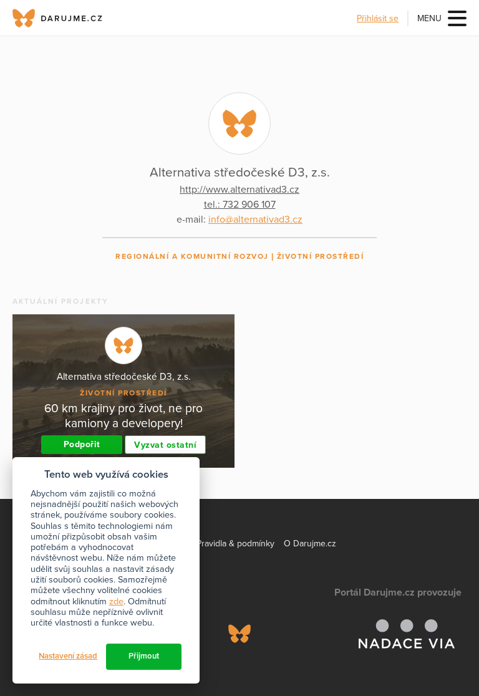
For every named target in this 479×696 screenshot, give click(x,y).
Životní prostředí (320, 256)
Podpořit (82, 444)
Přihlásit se (378, 18)
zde (116, 601)
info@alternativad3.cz (255, 219)
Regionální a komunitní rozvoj (192, 256)
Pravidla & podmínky (235, 543)
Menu (429, 18)
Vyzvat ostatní (165, 445)
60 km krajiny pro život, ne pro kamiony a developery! (123, 415)
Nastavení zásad (68, 656)
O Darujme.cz (310, 543)
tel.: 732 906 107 (240, 204)
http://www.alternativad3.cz (239, 189)
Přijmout (143, 656)
